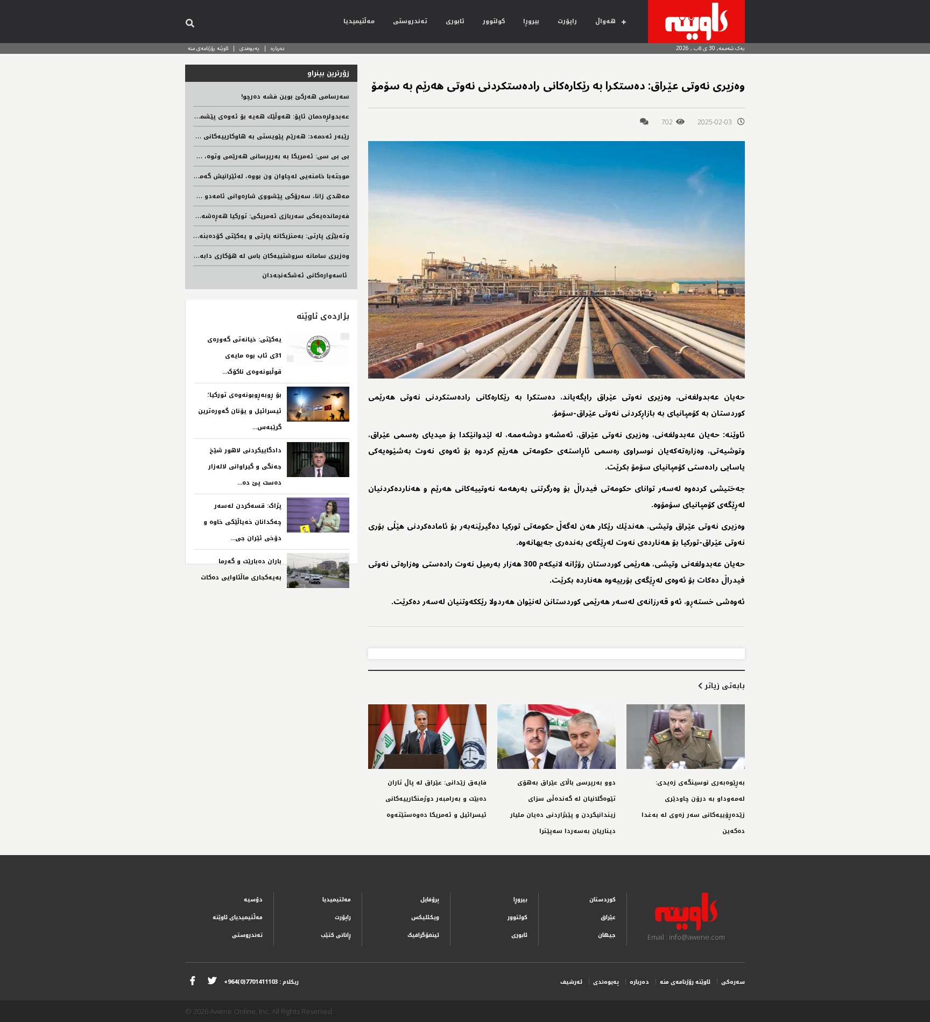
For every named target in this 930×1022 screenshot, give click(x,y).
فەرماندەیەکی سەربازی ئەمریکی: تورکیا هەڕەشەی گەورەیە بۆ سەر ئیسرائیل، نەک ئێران (216, 216)
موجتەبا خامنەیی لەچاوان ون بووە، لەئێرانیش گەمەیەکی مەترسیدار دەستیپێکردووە (223, 176)
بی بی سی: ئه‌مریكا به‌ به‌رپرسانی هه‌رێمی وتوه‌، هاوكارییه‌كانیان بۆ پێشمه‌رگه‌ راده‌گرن (219, 156)
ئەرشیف (571, 982)
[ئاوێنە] (696, 21)
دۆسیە (253, 899)
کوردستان (602, 899)
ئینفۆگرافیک (423, 935)
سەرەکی (733, 982)
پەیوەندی (249, 48)
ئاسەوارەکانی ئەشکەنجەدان (305, 275)
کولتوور (494, 21)
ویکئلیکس (425, 917)
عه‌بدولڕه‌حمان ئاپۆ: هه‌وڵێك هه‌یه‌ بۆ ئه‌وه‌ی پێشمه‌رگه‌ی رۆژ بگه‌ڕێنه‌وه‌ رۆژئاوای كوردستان (213, 116)
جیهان (607, 935)
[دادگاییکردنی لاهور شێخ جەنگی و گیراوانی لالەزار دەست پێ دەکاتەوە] (318, 459)
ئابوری (455, 21)
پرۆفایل (429, 899)
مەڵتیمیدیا (359, 21)
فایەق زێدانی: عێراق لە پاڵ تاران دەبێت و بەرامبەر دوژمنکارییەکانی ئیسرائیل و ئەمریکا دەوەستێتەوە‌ (436, 799)
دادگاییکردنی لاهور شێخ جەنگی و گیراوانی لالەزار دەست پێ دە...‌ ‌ (244, 466)
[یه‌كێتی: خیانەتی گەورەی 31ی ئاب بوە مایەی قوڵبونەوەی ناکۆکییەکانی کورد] (318, 348)
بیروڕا (531, 21)
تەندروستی (410, 21)
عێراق (608, 917)
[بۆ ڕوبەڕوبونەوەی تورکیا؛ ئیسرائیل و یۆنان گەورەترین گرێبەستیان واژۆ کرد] (318, 404)
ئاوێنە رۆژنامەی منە (208, 48)
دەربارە (278, 48)
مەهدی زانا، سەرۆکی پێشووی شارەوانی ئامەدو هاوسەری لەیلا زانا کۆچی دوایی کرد (221, 196)
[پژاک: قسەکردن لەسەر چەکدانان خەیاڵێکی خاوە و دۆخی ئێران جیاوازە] (318, 515)
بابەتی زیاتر (723, 685)
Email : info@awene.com (686, 937)
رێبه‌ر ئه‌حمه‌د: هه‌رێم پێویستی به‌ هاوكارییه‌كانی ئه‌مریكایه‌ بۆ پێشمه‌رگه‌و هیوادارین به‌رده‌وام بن (203, 136)
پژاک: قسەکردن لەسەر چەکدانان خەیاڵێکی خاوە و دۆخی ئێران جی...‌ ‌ (242, 522)
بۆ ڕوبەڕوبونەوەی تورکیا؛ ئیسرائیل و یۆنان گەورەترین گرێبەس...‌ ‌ (239, 411)
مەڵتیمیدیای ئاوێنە (238, 917)
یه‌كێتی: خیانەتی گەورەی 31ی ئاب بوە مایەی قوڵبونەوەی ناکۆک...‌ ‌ (244, 355)
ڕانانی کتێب (336, 935)
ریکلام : (261, 982)
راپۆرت (567, 21)
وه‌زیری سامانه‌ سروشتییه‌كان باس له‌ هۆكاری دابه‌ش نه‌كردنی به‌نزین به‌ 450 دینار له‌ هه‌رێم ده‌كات (202, 256)
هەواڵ (605, 21)
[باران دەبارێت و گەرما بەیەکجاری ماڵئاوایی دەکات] (318, 570)
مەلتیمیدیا (336, 899)
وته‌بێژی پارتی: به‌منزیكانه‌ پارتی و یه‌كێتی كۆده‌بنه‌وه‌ (270, 236)
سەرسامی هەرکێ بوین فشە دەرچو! (295, 96)
